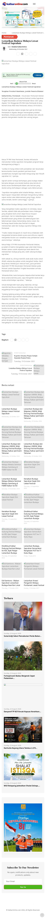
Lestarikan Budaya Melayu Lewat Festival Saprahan (11, 411)
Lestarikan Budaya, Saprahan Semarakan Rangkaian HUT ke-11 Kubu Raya (32, 549)
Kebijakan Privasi (10, 915)
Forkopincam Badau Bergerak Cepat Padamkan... (19, 677)
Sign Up (23, 887)
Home (4, 33)
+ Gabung (38, 75)
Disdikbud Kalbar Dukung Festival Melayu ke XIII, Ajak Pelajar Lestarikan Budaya (33, 515)
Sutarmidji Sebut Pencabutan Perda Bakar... (22, 636)
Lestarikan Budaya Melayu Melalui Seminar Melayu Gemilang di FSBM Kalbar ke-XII (11, 482)
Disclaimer (28, 911)
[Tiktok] (30, 904)
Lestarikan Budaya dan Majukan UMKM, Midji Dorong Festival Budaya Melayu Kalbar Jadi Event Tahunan (34, 413)
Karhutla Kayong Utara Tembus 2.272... (20, 748)
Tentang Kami (9, 911)
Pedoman (19, 911)
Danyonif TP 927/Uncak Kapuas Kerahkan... (22, 711)
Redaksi (36, 911)
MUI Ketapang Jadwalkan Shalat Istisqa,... (22, 786)
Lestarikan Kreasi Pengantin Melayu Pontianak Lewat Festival (34, 582)
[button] (34, 4)
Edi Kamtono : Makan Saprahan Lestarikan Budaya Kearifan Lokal (11, 582)
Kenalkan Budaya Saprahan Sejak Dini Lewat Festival (32, 481)
